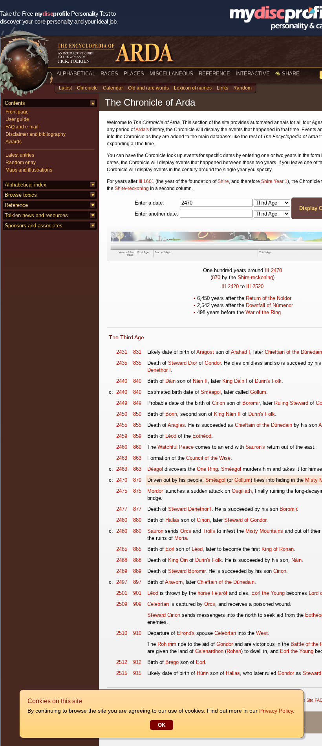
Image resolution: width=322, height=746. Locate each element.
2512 (121, 662)
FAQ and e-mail (21, 127)
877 (137, 509)
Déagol (155, 469)
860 (137, 447)
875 (137, 491)
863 (137, 458)
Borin (171, 414)
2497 (121, 582)
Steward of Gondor (245, 520)
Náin (296, 560)
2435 (121, 363)
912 (137, 662)
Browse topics (21, 195)
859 (137, 436)
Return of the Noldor (268, 298)
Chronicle (87, 88)
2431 (121, 352)
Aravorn (174, 582)
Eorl (169, 549)
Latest (65, 88)
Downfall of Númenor (269, 305)
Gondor (213, 363)
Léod (170, 436)
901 (137, 593)
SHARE (290, 74)
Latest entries (19, 155)
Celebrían (158, 604)
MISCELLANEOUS (171, 74)
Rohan (234, 651)
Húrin (203, 673)
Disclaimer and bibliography (35, 134)
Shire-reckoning (132, 188)
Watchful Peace (175, 447)
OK (161, 725)
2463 (121, 458)
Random (242, 88)
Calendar (113, 88)
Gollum (258, 392)
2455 (121, 425)
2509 (121, 604)
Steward (177, 363)
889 (137, 571)
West (262, 633)
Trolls (209, 531)
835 (137, 363)
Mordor (155, 491)
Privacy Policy (276, 711)
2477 (121, 509)
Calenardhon (209, 651)
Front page (17, 112)
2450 (121, 414)
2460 (121, 447)
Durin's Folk (268, 381)
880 (137, 520)
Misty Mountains (264, 531)
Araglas (176, 425)
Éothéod (201, 436)
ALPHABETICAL (76, 74)
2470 (276, 270)
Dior (192, 363)
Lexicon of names (193, 88)
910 (137, 633)
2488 (121, 560)
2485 (121, 549)
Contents (15, 103)
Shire (223, 181)
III (267, 270)
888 (137, 560)
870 (216, 277)
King (227, 381)
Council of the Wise (208, 458)
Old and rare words (148, 88)
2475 (121, 491)
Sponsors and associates (33, 226)
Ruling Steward (291, 403)
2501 (121, 593)
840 (137, 381)
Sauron (155, 531)
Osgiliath (242, 491)
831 (137, 352)
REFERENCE (214, 74)
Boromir (251, 403)
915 (137, 673)
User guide (17, 119)
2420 (233, 286)
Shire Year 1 (274, 181)
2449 (121, 403)
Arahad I (240, 352)
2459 (121, 436)
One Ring (207, 469)
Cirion (218, 403)
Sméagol (211, 392)
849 (137, 403)
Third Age (265, 252)
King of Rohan (278, 549)
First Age (143, 252)
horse (204, 593)
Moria (180, 538)
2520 (257, 286)
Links (222, 88)
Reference (16, 205)
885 (137, 549)
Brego (172, 662)
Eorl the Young (268, 593)
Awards (13, 141)
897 (137, 582)
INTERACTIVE (253, 74)
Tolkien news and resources (36, 215)
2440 (121, 381)
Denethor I (159, 370)
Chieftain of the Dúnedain (293, 352)
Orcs (185, 531)
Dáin (170, 381)
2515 (121, 673)
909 (137, 604)
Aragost (205, 352)
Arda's (142, 129)
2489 (121, 571)
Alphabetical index (25, 185)
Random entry (20, 162)
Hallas (172, 520)
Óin (184, 560)
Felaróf (219, 593)
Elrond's (186, 633)
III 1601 (146, 181)
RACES (109, 74)
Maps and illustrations (28, 170)
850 (137, 414)
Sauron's (255, 447)
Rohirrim (166, 644)
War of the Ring (263, 312)
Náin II (200, 381)
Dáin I (240, 381)
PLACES (134, 74)
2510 (121, 633)
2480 (121, 520)
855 (137, 425)
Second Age (162, 252)
